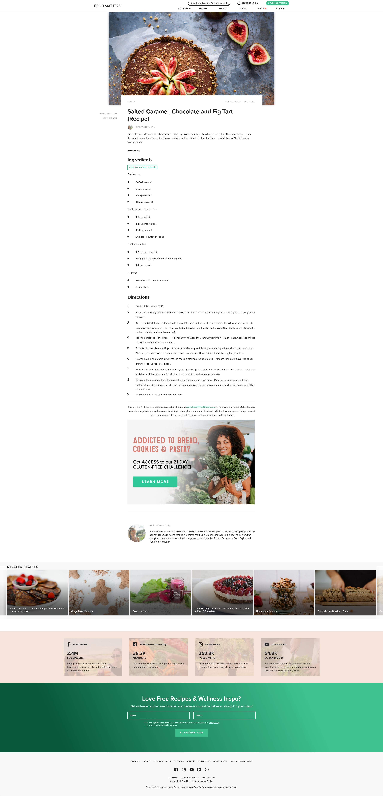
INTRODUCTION (108, 113)
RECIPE (131, 101)
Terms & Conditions (190, 778)
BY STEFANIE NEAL (160, 526)
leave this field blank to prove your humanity (12, 686)
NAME (133, 715)
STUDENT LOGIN (249, 3)
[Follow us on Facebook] (176, 770)
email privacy (214, 723)
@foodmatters (79, 644)
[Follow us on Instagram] (183, 770)
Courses (183, 8)
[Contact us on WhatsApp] (206, 770)
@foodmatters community (153, 644)
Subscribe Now (191, 732)
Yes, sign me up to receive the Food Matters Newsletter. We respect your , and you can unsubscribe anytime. (184, 724)
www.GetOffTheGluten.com (201, 406)
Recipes (203, 8)
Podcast (224, 8)
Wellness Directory (241, 761)
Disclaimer (173, 778)
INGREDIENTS (109, 118)
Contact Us (204, 761)
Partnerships (220, 761)
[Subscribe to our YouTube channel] (191, 770)
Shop (261, 8)
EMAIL (199, 715)
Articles (170, 761)
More (279, 8)
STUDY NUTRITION (277, 3)
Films (243, 8)
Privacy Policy (208, 778)
